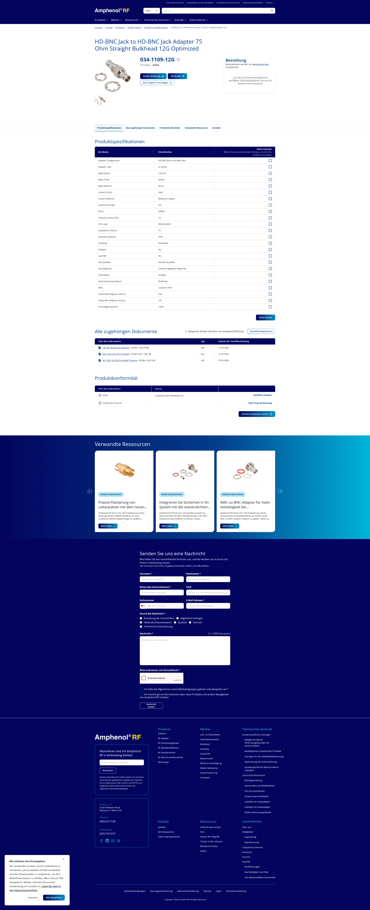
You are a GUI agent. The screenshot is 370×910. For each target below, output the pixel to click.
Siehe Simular (265, 317)
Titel (188, 587)
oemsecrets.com (261, 64)
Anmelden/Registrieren (261, 331)
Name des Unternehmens (154, 587)
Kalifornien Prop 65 (112, 403)
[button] (90, 491)
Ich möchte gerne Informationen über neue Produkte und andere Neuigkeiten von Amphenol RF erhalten (184, 696)
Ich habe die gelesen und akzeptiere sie (186, 689)
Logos (218, 891)
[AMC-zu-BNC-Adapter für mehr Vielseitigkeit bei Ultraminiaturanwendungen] (246, 491)
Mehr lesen (106, 526)
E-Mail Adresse (194, 600)
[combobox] (145, 606)
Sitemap (207, 891)
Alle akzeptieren (54, 897)
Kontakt (216, 127)
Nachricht (145, 633)
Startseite (99, 27)
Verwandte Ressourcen (196, 127)
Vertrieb (197, 622)
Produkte (109, 27)
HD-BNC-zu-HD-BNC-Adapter (156, 27)
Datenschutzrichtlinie (123, 786)
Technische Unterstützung (158, 626)
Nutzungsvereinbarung (161, 891)
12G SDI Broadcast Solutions (116, 347)
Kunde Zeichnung (151, 76)
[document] (37, 880)
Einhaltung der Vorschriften (159, 618)
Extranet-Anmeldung (236, 891)
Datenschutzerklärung (188, 891)
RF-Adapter (120, 27)
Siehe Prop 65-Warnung (260, 403)
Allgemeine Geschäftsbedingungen (114, 788)
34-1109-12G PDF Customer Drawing (119, 360)
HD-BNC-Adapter (134, 27)
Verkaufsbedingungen (134, 891)
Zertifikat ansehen (262, 395)
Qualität (182, 622)
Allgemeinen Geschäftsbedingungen (178, 689)
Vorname (145, 573)
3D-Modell (176, 76)
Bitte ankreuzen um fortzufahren (159, 670)
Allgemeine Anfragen (191, 618)
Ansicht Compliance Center (255, 414)
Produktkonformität (170, 127)
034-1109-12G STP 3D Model (116, 354)
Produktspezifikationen (109, 127)
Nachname (192, 573)
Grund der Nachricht (152, 613)
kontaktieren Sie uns (257, 80)
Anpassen (33, 897)
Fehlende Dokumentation (158, 622)
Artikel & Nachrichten (111, 494)
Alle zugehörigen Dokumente (140, 127)
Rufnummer (147, 600)
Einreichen (108, 770)
